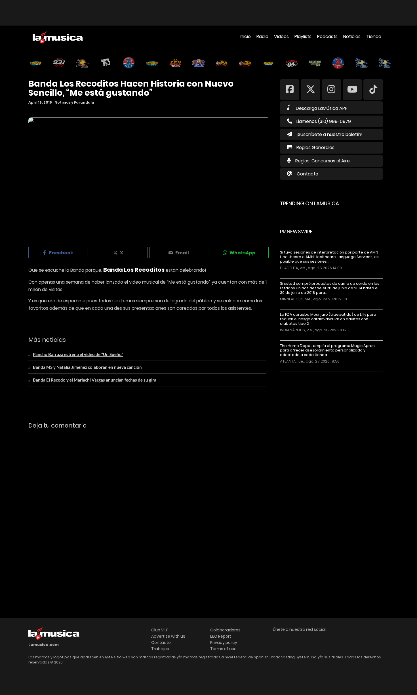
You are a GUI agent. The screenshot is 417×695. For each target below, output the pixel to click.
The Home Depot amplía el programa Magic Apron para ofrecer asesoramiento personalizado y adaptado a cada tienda (327, 350)
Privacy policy (223, 642)
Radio (262, 36)
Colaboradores (225, 630)
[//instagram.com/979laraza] (331, 89)
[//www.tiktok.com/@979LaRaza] (373, 89)
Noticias (352, 36)
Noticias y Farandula (74, 102)
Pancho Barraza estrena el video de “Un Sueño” (78, 354)
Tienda (373, 36)
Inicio (245, 36)
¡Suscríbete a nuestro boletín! (329, 134)
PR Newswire (296, 231)
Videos (281, 36)
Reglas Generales (315, 147)
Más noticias (299, 374)
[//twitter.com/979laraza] (310, 89)
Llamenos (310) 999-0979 (323, 121)
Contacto (307, 174)
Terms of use (223, 649)
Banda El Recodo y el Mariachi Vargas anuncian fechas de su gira (94, 379)
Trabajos (160, 649)
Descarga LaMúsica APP (322, 108)
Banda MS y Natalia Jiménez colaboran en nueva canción (87, 367)
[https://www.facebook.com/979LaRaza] (290, 89)
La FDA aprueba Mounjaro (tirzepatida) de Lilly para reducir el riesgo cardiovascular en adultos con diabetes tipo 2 (328, 319)
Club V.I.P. (160, 630)
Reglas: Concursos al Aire (322, 161)
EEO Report (220, 636)
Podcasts (327, 36)
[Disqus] (149, 511)
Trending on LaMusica (309, 203)
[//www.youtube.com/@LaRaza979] (352, 89)
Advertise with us (168, 636)
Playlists (302, 36)
